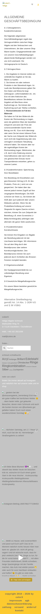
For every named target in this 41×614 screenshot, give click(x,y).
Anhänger (13, 359)
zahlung (6, 607)
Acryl (5, 359)
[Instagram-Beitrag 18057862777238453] (20, 520)
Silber (5, 369)
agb (27, 600)
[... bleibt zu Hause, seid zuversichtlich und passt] (20, 557)
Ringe (34, 362)
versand (19, 607)
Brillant (21, 359)
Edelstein (4, 363)
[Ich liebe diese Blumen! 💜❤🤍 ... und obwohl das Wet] (20, 483)
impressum (15, 600)
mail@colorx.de (9, 336)
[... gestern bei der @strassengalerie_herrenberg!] (20, 409)
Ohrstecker (23, 362)
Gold (8, 363)
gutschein (13, 363)
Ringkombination (13, 366)
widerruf (31, 607)
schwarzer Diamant (31, 366)
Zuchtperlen (18, 370)
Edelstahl (31, 359)
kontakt (19, 610)
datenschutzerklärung (19, 604)
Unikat (11, 370)
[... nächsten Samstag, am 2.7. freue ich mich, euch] (20, 446)
